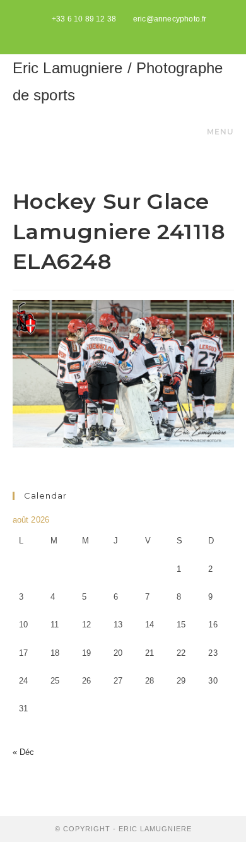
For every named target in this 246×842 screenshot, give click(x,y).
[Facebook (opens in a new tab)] (124, 32)
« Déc (24, 752)
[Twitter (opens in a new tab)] (110, 32)
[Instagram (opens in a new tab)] (137, 32)
